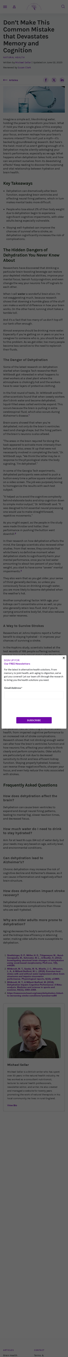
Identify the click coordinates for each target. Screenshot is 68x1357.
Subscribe (34, 720)
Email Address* (13, 687)
